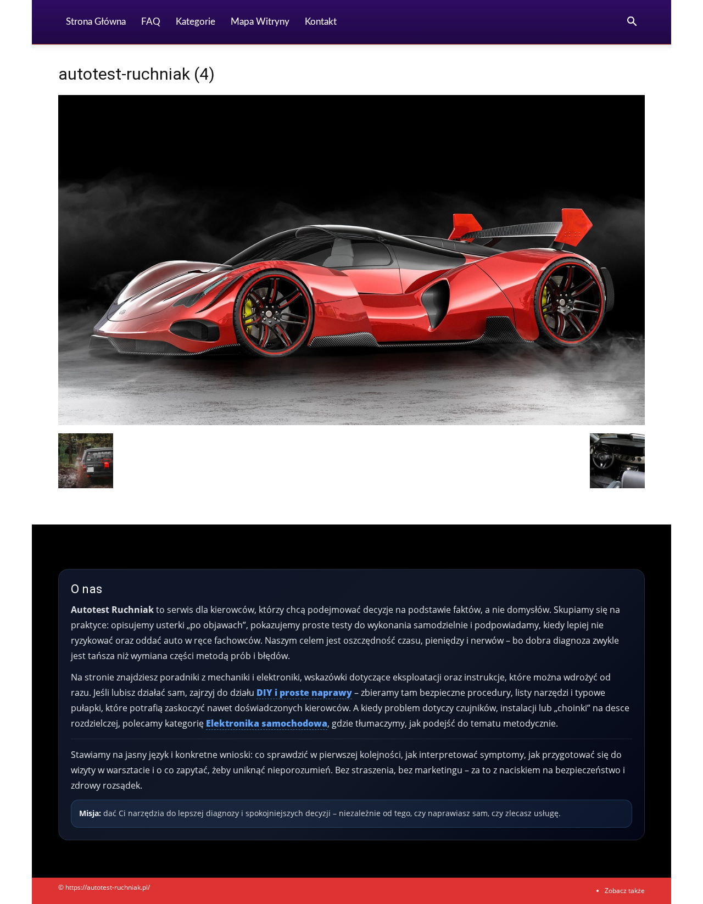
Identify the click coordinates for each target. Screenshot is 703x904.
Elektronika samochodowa (266, 723)
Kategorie (195, 21)
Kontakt (321, 21)
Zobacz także (625, 890)
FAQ (150, 21)
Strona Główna (96, 21)
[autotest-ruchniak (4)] (351, 422)
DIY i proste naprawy (304, 693)
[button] (631, 23)
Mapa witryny (260, 21)
